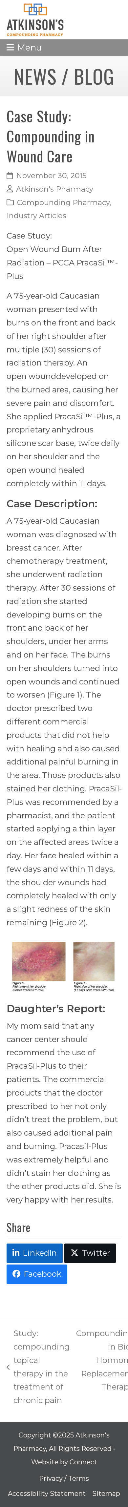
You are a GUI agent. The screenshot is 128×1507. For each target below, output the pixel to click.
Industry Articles (36, 215)
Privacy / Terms (64, 1478)
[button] (24, 47)
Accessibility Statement (47, 1493)
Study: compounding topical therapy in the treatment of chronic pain (38, 1367)
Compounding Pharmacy (63, 202)
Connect (83, 1462)
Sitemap (106, 1493)
